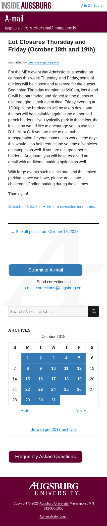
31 (53, 400)
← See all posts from (45, 232)
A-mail (14, 18)
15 (27, 379)
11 (66, 368)
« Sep (26, 410)
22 (27, 389)
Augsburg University (54, 503)
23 (40, 389)
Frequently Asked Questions (45, 456)
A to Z (85, 5)
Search (99, 5)
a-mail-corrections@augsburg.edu (54, 288)
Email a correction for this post (71, 207)
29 (27, 400)
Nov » (80, 410)
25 (66, 389)
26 (79, 389)
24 (53, 389)
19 (79, 379)
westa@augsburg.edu (43, 62)
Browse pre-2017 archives (53, 429)
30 (40, 400)
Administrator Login (53, 516)
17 (53, 379)
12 (79, 368)
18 (66, 379)
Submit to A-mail (45, 269)
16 (40, 379)
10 (53, 368)
